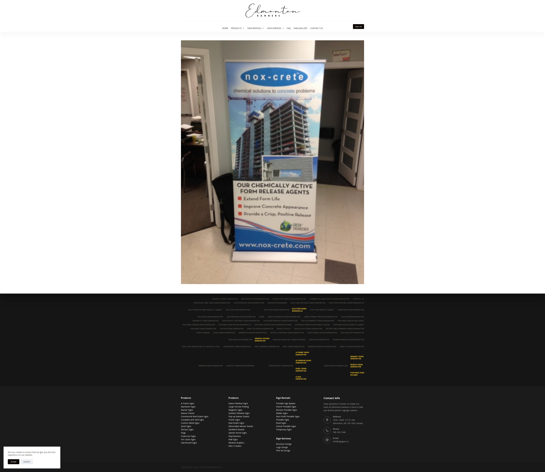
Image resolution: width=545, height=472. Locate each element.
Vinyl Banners (235, 436)
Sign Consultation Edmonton (322, 333)
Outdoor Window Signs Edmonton (280, 321)
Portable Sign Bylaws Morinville (234, 325)
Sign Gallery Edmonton (352, 333)
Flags (183, 432)
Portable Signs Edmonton (203, 329)
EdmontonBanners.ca (211, 467)
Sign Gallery (300, 28)
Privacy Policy (284, 329)
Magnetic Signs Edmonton (206, 321)
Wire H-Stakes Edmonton (352, 347)
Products (236, 28)
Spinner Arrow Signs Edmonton (348, 339)
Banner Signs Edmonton (211, 366)
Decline (27, 461)
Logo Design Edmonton (352, 317)
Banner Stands (187, 413)
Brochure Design (284, 444)
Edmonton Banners (277, 303)
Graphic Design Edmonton (262, 339)
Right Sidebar (203, 333)
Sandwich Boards (236, 429)
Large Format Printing (239, 406)
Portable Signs (282, 419)
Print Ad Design (283, 450)
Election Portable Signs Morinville (346, 303)
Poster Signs (234, 419)
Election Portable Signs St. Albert (205, 310)
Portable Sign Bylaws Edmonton (199, 325)
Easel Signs (186, 426)
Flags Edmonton (301, 378)
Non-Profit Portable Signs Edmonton (241, 321)
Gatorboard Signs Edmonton (241, 317)
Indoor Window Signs (238, 403)
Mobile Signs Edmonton (356, 365)
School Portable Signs (286, 426)
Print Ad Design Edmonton (260, 329)
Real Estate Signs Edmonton (308, 329)
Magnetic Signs (235, 410)
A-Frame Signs (187, 403)
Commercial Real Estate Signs (194, 416)
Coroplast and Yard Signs (192, 419)
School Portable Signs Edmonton (287, 333)
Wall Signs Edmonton (293, 347)
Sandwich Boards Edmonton (253, 333)
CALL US (358, 26)
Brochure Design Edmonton (255, 299)
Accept (13, 461)
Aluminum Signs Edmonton (303, 361)
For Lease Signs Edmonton (210, 317)
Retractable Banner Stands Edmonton (345, 329)
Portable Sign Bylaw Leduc (351, 321)
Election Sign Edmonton (238, 310)
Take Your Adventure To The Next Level (201, 347)
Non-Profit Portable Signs (288, 416)
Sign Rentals (254, 28)
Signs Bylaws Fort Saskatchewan (289, 339)
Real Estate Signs (236, 423)
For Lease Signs (188, 439)
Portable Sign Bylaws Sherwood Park (272, 325)
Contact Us (316, 28)
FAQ (289, 28)
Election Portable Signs (286, 410)
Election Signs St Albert (322, 310)
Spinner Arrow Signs (238, 432)
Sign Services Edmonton (240, 339)
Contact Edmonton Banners (240, 366)
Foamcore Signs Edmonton (351, 310)
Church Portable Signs (286, 406)
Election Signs (187, 429)
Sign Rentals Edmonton (336, 366)
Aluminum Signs (188, 406)
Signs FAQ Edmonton (319, 339)
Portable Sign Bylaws (357, 373)
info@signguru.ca (341, 441)
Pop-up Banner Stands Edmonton (317, 321)
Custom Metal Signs (190, 423)
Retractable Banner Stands (241, 426)
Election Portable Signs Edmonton (308, 303)
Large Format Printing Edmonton (320, 317)
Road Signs (281, 423)
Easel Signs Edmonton (301, 369)
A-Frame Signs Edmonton (302, 353)
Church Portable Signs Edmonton (289, 299)
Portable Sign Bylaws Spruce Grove (312, 325)
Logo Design (282, 447)
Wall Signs (233, 439)
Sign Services (274, 28)
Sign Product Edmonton (281, 366)
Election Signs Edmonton (276, 310)
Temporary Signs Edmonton (237, 347)
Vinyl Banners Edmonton (266, 347)
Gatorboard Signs (189, 442)
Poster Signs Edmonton (231, 329)
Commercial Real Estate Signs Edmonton (329, 299)
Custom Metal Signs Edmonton (249, 303)
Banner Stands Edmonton (225, 299)
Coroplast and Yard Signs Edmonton (211, 303)
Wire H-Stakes (235, 446)
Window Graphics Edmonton (322, 347)
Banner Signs (187, 410)
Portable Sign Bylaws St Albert (348, 325)
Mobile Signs (282, 413)
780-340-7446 (339, 432)
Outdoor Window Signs (239, 413)
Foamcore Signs (188, 436)
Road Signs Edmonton (224, 333)
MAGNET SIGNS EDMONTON (357, 357)
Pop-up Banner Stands (239, 416)
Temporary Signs (284, 429)
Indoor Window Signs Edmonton (284, 317)
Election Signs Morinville (299, 309)
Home (225, 28)
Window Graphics (236, 442)
